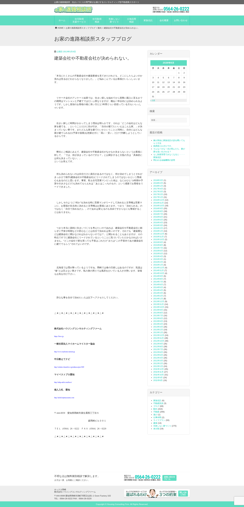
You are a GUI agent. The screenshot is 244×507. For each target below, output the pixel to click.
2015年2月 (158, 262)
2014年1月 (158, 298)
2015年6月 (158, 251)
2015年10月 (158, 239)
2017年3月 (158, 191)
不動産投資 (158, 403)
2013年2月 (158, 329)
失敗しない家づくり (114, 20)
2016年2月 (158, 228)
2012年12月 (158, 335)
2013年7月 (158, 315)
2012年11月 (158, 338)
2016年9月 (158, 208)
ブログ (156, 406)
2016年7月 (158, 214)
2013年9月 (158, 310)
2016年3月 (158, 225)
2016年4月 (158, 222)
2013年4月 (158, 324)
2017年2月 (158, 194)
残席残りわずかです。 (163, 146)
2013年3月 (158, 327)
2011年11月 (158, 372)
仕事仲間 (157, 417)
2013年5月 (158, 321)
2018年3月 (158, 180)
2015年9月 (158, 242)
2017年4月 (158, 189)
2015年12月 (158, 234)
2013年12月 (158, 301)
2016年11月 (158, 203)
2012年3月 (158, 360)
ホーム (62, 20)
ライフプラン (159, 420)
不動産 (156, 412)
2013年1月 (158, 332)
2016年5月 (158, 220)
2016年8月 (158, 211)
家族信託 (148, 20)
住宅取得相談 (97, 20)
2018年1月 (158, 186)
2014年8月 (158, 279)
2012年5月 (158, 355)
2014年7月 (158, 282)
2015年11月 (158, 236)
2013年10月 (158, 307)
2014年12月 (158, 267)
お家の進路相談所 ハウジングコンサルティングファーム (73, 10)
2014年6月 (158, 284)
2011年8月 (158, 380)
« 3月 (152, 100)
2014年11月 (158, 270)
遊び (155, 414)
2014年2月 (158, 296)
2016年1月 (158, 231)
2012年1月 (158, 366)
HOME (61, 28)
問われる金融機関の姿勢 (164, 160)
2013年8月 (158, 313)
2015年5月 (158, 253)
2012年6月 (158, 352)
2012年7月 (158, 349)
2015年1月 (158, 265)
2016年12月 (158, 200)
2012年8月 (158, 346)
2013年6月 (158, 318)
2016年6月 (158, 217)
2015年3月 (158, 259)
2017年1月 (158, 197)
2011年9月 (158, 377)
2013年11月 (158, 304)
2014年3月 (158, 293)
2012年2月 (158, 363)
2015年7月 (158, 248)
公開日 (66, 51)
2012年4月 (158, 358)
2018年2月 (158, 183)
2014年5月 (158, 287)
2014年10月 (158, 273)
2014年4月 (158, 290)
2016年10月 (158, 205)
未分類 (156, 429)
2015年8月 (158, 245)
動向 (100, 28)
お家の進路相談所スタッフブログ (80, 28)
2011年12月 (158, 369)
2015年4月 (158, 256)
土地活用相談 (131, 20)
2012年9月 (158, 344)
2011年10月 (158, 375)
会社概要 (164, 20)
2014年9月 (158, 276)
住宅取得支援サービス (79, 20)
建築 (155, 423)
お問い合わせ (181, 20)
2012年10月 (158, 341)
